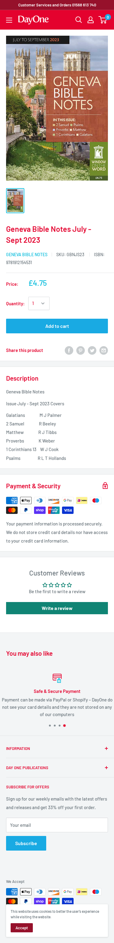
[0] (103, 19)
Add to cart (57, 326)
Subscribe (26, 843)
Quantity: (15, 303)
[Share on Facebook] (69, 350)
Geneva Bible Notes (26, 254)
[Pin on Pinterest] (80, 350)
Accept (22, 927)
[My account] (91, 19)
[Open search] (78, 19)
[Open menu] (9, 20)
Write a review (57, 608)
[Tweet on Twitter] (92, 350)
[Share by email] (103, 350)
